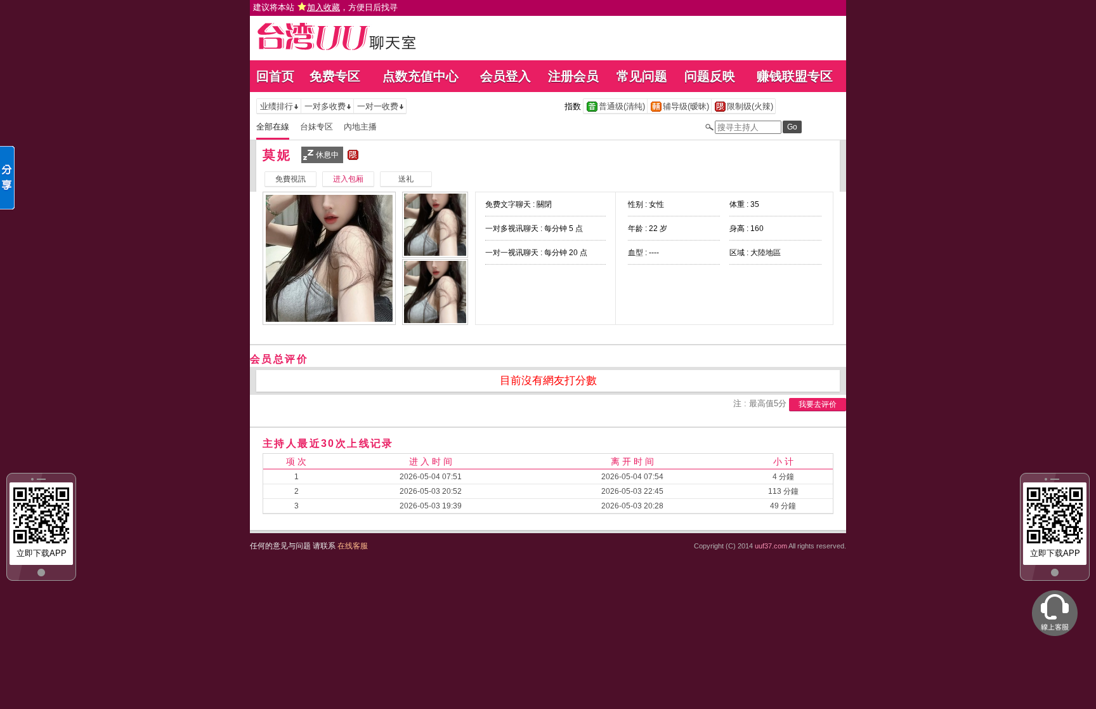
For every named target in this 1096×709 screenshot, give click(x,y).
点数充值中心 (420, 76)
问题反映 (709, 76)
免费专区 (335, 76)
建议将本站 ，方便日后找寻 (325, 7)
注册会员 (573, 76)
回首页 (275, 76)
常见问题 (641, 76)
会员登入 (505, 76)
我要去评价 (818, 404)
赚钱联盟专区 (795, 76)
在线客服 (352, 545)
